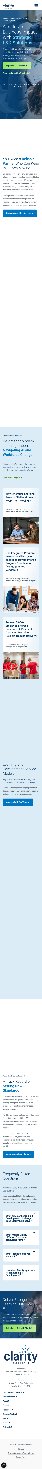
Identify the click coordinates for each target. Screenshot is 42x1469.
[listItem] (21, 516)
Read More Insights (11, 477)
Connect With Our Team (17, 802)
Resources (7, 1410)
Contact (6, 1405)
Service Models (9, 1397)
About (5, 1401)
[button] (21, 1218)
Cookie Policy (21, 1457)
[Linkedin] (18, 1463)
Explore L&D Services (15, 65)
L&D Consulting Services (13, 1392)
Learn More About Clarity (17, 1154)
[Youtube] (24, 1463)
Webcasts (7, 1427)
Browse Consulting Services (18, 213)
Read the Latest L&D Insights (16, 73)
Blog (4, 1418)
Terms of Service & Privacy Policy (21, 1453)
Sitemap (21, 1449)
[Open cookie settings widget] (3, 1465)
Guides (5, 1423)
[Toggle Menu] (36, 5)
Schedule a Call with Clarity (18, 1328)
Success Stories (9, 1414)
